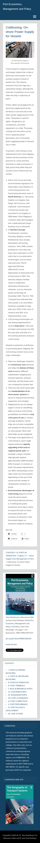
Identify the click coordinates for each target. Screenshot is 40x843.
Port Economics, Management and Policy (20, 623)
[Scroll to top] (34, 837)
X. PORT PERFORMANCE (18, 704)
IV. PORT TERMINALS (16, 685)
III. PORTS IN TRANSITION (18, 682)
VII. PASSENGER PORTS (17, 695)
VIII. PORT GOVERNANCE (18, 698)
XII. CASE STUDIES (15, 714)
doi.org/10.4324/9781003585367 (18, 639)
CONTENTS (10, 552)
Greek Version (11, 644)
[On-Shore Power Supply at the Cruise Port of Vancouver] (20, 50)
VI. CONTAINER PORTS (17, 692)
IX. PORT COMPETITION (17, 701)
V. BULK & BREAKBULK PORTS (20, 689)
